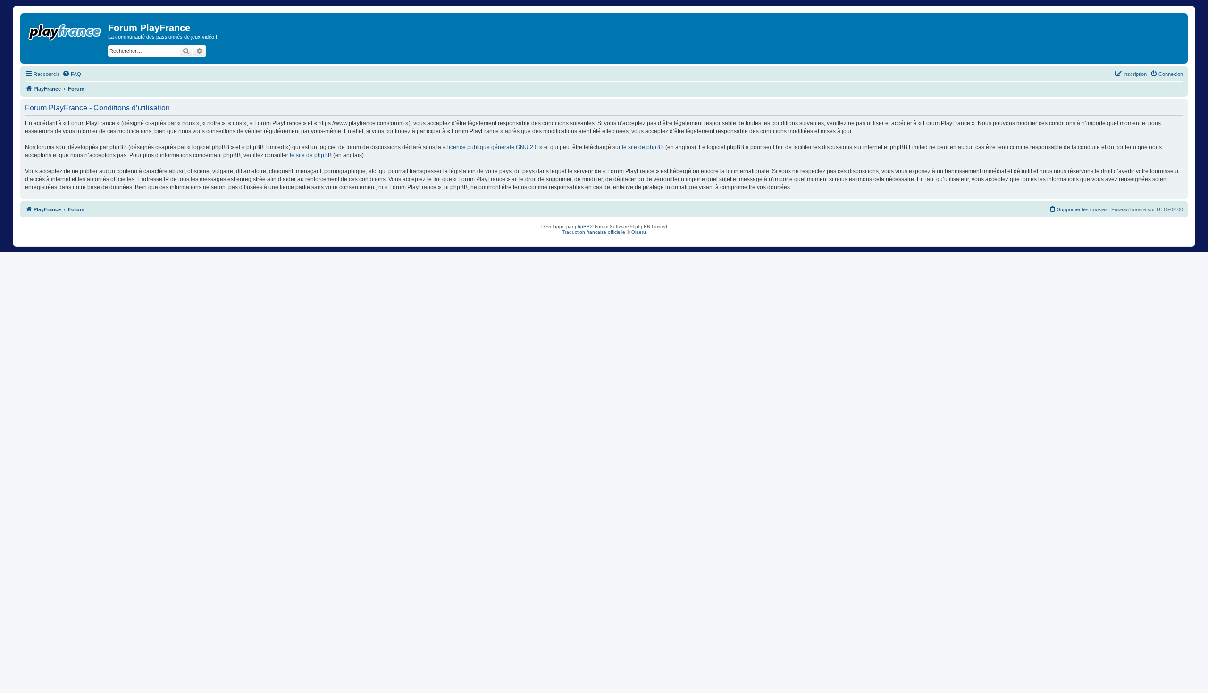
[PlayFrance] (65, 30)
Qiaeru (638, 231)
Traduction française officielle (593, 231)
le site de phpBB (643, 147)
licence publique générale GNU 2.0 (492, 147)
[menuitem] (71, 74)
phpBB (582, 226)
